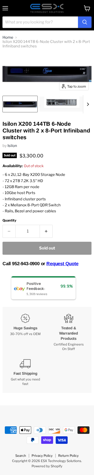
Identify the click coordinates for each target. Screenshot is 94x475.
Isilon (12, 145)
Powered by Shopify (47, 466)
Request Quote (62, 263)
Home (8, 37)
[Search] (84, 22)
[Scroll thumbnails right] (87, 104)
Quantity (9, 220)
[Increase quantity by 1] (46, 231)
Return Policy (68, 456)
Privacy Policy (42, 456)
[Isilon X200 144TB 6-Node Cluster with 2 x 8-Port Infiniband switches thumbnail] (20, 104)
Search (20, 456)
